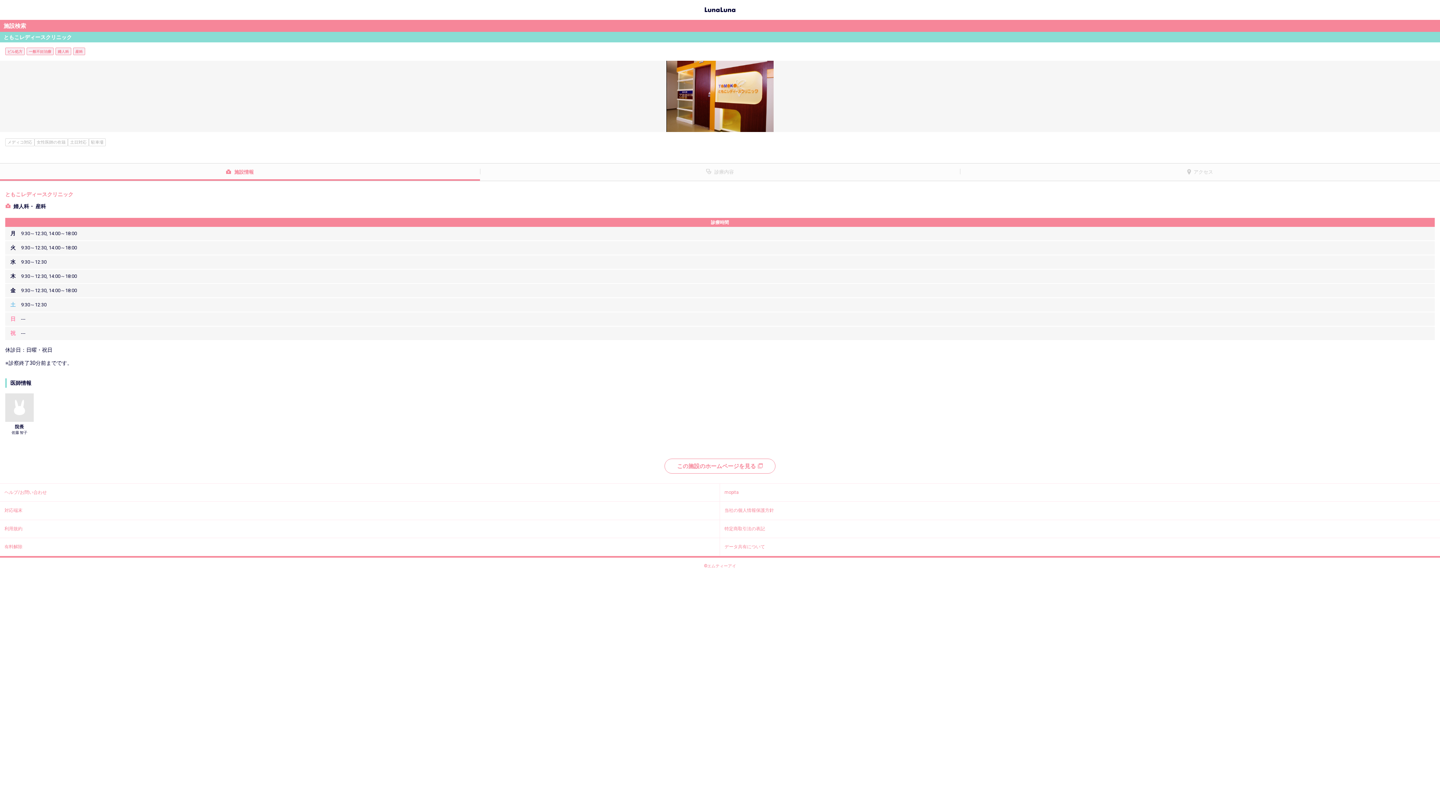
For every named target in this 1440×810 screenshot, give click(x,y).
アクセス (1203, 172)
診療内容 (724, 172)
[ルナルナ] (720, 9)
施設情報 (244, 172)
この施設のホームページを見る (716, 466)
